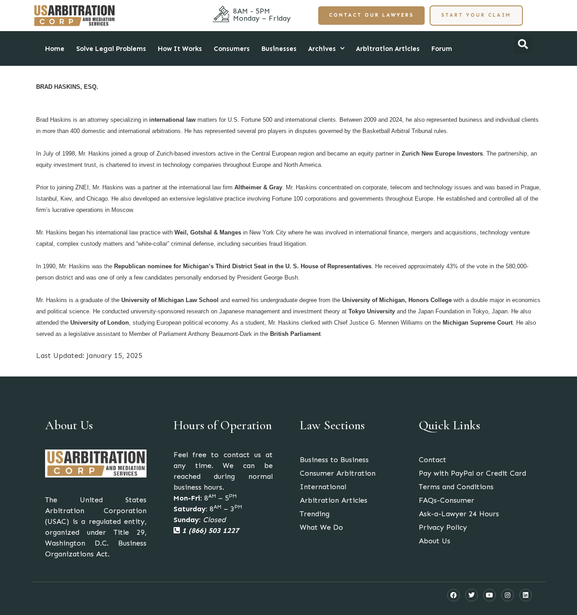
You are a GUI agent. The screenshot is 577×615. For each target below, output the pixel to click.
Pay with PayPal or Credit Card (472, 473)
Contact (432, 459)
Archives (322, 49)
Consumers (232, 49)
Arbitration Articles (388, 49)
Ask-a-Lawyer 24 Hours (459, 513)
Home (54, 49)
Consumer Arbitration (338, 473)
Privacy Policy (443, 527)
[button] (523, 44)
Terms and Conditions (456, 486)
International (323, 486)
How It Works (180, 49)
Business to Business (334, 459)
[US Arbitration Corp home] (74, 15)
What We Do (321, 527)
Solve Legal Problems (111, 49)
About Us (434, 541)
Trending (315, 513)
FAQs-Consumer (446, 500)
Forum (441, 49)
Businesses (279, 49)
